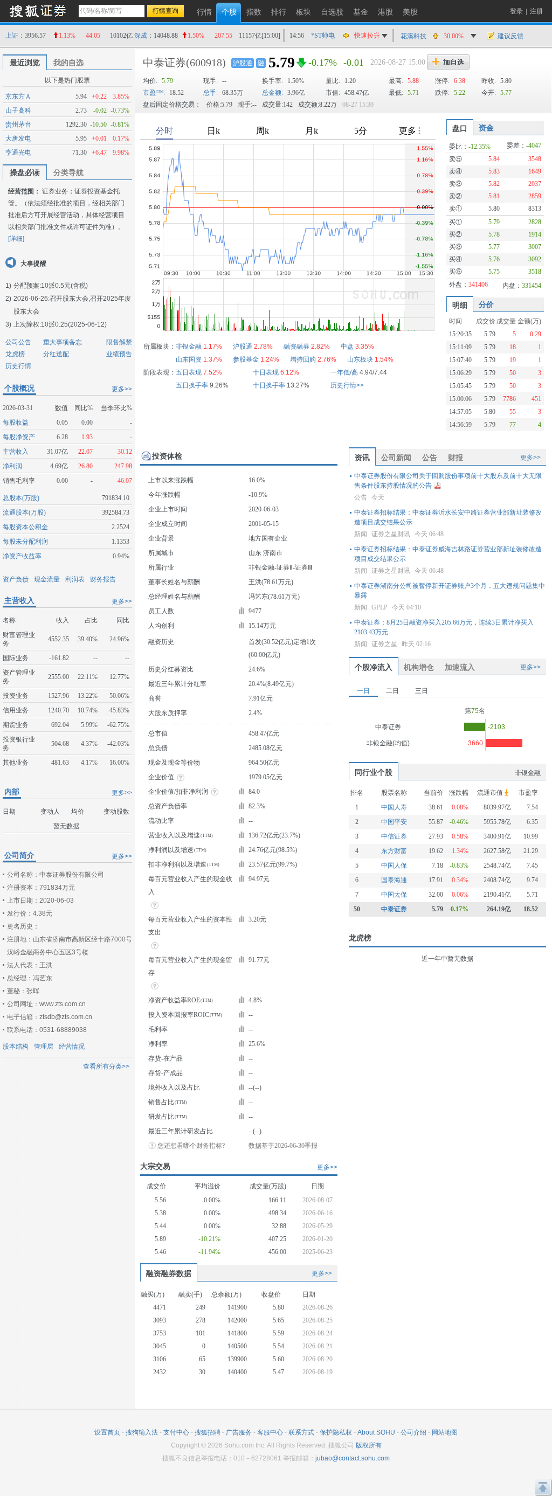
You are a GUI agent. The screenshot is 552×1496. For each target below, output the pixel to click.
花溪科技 (413, 36)
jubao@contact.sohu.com (352, 1458)
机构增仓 (419, 667)
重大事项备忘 (62, 342)
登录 (516, 11)
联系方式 (301, 1432)
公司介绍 (413, 1432)
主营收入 (16, 451)
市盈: (154, 92)
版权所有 (369, 1445)
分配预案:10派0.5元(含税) (50, 285)
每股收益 (16, 422)
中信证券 (394, 836)
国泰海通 (394, 880)
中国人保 (394, 865)
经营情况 (72, 1046)
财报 (455, 457)
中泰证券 (164, 62)
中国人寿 (394, 807)
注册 (536, 11)
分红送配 (56, 354)
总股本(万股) (21, 498)
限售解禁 (119, 342)
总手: (210, 92)
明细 (459, 305)
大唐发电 (18, 138)
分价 (486, 304)
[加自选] (448, 62)
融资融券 (296, 346)
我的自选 (68, 62)
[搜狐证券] (37, 10)
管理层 (43, 1046)
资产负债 (16, 579)
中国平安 (394, 822)
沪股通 (242, 63)
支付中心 (176, 1432)
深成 (140, 35)
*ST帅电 (323, 35)
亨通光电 (18, 152)
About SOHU (376, 1432)
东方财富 (394, 851)
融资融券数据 (168, 1273)
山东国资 (189, 359)
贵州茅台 (18, 124)
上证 (11, 35)
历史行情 (18, 366)
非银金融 (189, 346)
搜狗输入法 (142, 1432)
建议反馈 (510, 36)
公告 (429, 457)
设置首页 (107, 1432)
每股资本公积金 (25, 527)
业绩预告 (119, 354)
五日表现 (189, 372)
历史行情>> (347, 385)
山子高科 (18, 110)
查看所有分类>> (106, 1066)
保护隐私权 (336, 1432)
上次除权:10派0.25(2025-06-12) (60, 324)
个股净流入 (373, 667)
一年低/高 (344, 372)
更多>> (122, 389)
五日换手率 (192, 385)
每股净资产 (19, 437)
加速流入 (460, 667)
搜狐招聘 (207, 1432)
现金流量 (47, 579)
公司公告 (18, 342)
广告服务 (239, 1432)
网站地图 (445, 1432)
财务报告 (103, 579)
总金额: (272, 92)
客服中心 (270, 1432)
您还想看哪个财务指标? (191, 1145)
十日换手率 (269, 385)
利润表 (75, 579)
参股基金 (246, 359)
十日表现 (266, 372)
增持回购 (303, 359)
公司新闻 (396, 457)
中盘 (347, 346)
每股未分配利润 (25, 541)
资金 (486, 127)
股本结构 (16, 1046)
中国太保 (394, 894)
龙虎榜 (15, 354)
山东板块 (360, 359)
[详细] (16, 239)
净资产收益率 (22, 556)
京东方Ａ (18, 96)
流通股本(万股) (24, 512)
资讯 (362, 457)
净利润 (12, 466)
